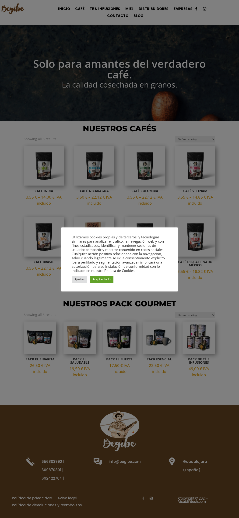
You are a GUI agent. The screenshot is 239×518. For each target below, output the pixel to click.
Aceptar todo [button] (101, 279)
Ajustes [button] (79, 279)
